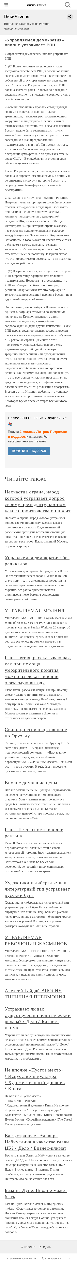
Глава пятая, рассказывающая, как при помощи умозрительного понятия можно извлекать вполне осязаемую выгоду (38, 670)
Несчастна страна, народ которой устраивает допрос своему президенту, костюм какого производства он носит (37, 501)
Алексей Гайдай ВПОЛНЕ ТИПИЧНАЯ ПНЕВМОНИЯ (35, 993)
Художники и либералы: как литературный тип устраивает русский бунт (37, 888)
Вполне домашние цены (31, 782)
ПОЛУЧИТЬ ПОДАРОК (29, 451)
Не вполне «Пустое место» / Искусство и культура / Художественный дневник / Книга (35, 1079)
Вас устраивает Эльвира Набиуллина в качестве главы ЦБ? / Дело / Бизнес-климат (37, 1141)
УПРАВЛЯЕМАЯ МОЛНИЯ (35, 610)
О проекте (28, 1247)
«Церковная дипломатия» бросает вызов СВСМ (35, 1258)
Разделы (45, 1247)
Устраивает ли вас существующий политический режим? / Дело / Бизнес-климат (38, 1018)
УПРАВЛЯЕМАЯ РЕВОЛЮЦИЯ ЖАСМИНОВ (36, 940)
